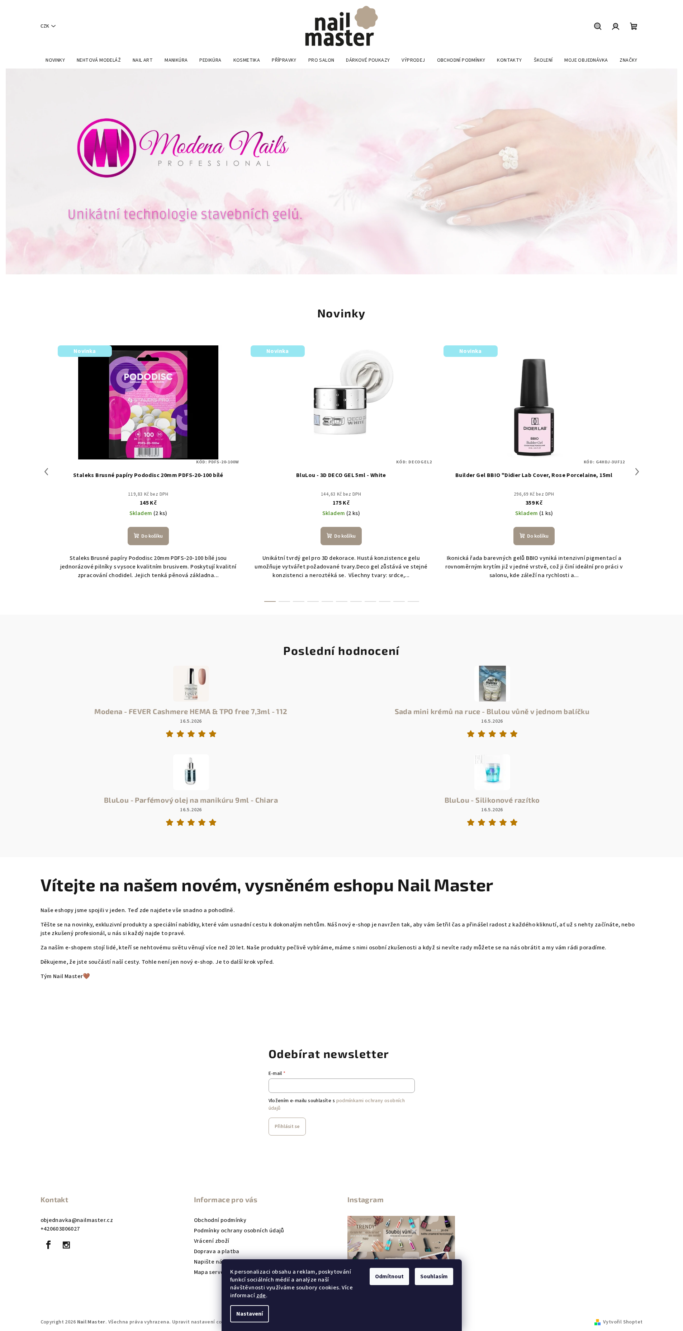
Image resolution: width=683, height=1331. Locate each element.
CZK (45, 26)
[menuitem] (55, 60)
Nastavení (249, 1314)
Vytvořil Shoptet (622, 1322)
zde (261, 1295)
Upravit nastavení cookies (203, 1322)
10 (413, 601)
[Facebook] (49, 1245)
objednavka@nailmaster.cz (77, 1220)
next (637, 471)
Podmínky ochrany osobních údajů (239, 1231)
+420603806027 (60, 1229)
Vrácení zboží (211, 1241)
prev (46, 471)
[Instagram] (66, 1245)
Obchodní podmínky (220, 1220)
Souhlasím (434, 1276)
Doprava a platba (216, 1251)
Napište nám (210, 1262)
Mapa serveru (212, 1272)
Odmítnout (389, 1276)
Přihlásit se (287, 1126)
